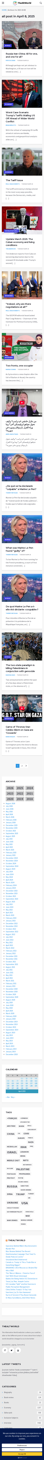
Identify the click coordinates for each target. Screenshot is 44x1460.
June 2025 (9, 841)
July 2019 (9, 1035)
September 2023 (12, 899)
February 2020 (11, 1016)
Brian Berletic (11, 125)
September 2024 (12, 866)
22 (22, 1086)
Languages (8, 1428)
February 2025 (11, 852)
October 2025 (11, 831)
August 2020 (10, 1000)
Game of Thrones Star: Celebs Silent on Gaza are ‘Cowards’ (19, 730)
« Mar (8, 1097)
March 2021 (10, 981)
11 (36, 1081)
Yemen (23, 1224)
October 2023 (11, 896)
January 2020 (11, 1019)
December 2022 (11, 923)
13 (13, 1083)
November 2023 (11, 893)
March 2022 (10, 948)
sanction (24, 1186)
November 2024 (11, 861)
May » (13, 1097)
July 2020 (9, 1002)
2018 (30, 799)
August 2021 (10, 967)
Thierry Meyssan (12, 493)
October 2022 (11, 929)
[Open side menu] (3, 3)
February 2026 (11, 820)
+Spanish (24, 1118)
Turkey (31, 1194)
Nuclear (10, 1168)
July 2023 (9, 904)
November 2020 (11, 991)
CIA (19, 1133)
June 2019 (9, 1038)
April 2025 (9, 847)
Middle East (13, 1160)
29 (22, 1088)
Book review (9, 1397)
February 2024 (11, 885)
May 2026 (9, 811)
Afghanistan (25, 1122)
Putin (20, 1178)
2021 (30, 793)
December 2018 (11, 1054)
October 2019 (11, 1027)
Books (6, 1402)
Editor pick (8, 1413)
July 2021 (9, 970)
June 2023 (9, 907)
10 (31, 1081)
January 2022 (11, 953)
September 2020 (12, 997)
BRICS (29, 1126)
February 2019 (11, 1049)
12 (8, 1083)
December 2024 (11, 858)
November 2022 (11, 926)
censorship (32, 1129)
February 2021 (11, 983)
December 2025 (11, 825)
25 (36, 1086)
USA (24, 1203)
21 (17, 1086)
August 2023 (10, 901)
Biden (21, 1126)
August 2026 (10, 803)
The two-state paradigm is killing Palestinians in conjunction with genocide (20, 668)
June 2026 (9, 809)
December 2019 (11, 1021)
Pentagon (11, 1174)
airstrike (11, 1126)
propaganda (24, 1174)
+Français (12, 1118)
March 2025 (10, 850)
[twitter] (11, 1350)
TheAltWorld (24, 2)
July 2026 (9, 806)
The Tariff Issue (14, 180)
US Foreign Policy (14, 1212)
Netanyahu (27, 1165)
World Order (26, 1220)
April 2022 (9, 945)
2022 (20, 793)
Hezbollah (12, 1146)
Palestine (23, 1169)
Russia (12, 1186)
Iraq (31, 1146)
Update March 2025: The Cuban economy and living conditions (20, 242)
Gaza (30, 1142)
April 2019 (9, 1043)
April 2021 (9, 978)
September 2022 (12, 931)
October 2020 (11, 994)
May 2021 (9, 975)
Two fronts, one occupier (19, 365)
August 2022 (10, 934)
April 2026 (9, 814)
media (22, 1156)
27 (13, 1088)
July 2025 (9, 839)
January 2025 (11, 855)
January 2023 (11, 921)
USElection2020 (13, 1208)
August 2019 (10, 1032)
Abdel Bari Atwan (12, 434)
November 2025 (11, 828)
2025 (20, 788)
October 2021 (11, 961)
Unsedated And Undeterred (16, 1259)
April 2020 (9, 1011)
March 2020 (10, 1013)
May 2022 (9, 942)
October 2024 (11, 863)
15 (22, 1083)
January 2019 (11, 1051)
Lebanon (24, 1152)
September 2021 (12, 964)
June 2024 (9, 874)
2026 (10, 788)
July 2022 (9, 937)
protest (11, 1178)
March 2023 (10, 915)
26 (8, 1088)
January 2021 (11, 986)
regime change (23, 1182)
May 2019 (9, 1041)
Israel (12, 1152)
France (30, 1138)
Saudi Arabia (26, 1190)
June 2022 (9, 940)
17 (31, 1083)
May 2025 (9, 844)
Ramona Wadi (10, 675)
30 (27, 1088)
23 (27, 1086)
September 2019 (12, 1030)
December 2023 (11, 891)
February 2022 (11, 951)
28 (17, 1088)
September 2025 (12, 833)
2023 (10, 793)
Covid (26, 1133)
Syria (10, 1194)
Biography (8, 1392)
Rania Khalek (10, 737)
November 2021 (11, 959)
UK (29, 1198)
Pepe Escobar (10, 60)
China (10, 1134)
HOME (4, 10)
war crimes (12, 1220)
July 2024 (9, 871)
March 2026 (10, 817)
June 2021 (9, 972)
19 (8, 1086)
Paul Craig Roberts (13, 184)
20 (13, 1086)
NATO (25, 1160)
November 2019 (11, 1024)
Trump (20, 1194)
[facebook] (5, 1350)
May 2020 (9, 1008)
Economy (8, 104)
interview (9, 296)
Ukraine (12, 1202)
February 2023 (11, 918)
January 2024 (11, 888)
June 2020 (9, 1005)
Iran (23, 1147)
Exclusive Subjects (11, 1418)
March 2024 (10, 882)
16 (27, 1083)
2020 (10, 799)
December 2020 (11, 989)
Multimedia (9, 413)
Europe (21, 1138)
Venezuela (29, 1212)
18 (36, 1083)
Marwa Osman (11, 369)
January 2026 (11, 822)
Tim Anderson (11, 249)
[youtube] (18, 1350)
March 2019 (10, 1046)
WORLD (7, 45)
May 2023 (9, 910)
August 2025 (10, 836)
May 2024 (9, 877)
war (28, 1216)
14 (17, 1083)
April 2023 (9, 912)
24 (31, 1086)
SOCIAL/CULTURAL (11, 231)
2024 (30, 788)
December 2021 (11, 956)
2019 (20, 799)
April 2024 (9, 880)
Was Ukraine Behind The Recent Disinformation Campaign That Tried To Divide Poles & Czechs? (21, 1254)
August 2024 (10, 869)
